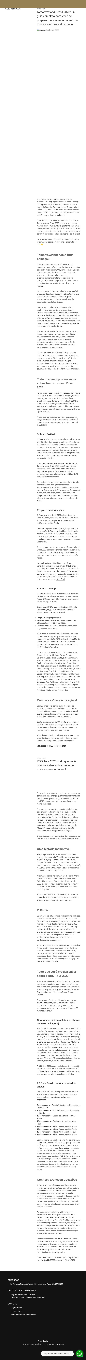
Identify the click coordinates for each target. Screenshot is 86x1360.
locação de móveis (45, 1188)
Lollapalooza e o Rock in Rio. (58, 716)
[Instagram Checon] (45, 1335)
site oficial (60, 579)
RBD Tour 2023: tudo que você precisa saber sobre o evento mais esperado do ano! (56, 765)
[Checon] (12, 4)
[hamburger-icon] (76, 3)
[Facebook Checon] (40, 1335)
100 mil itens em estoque (67, 722)
